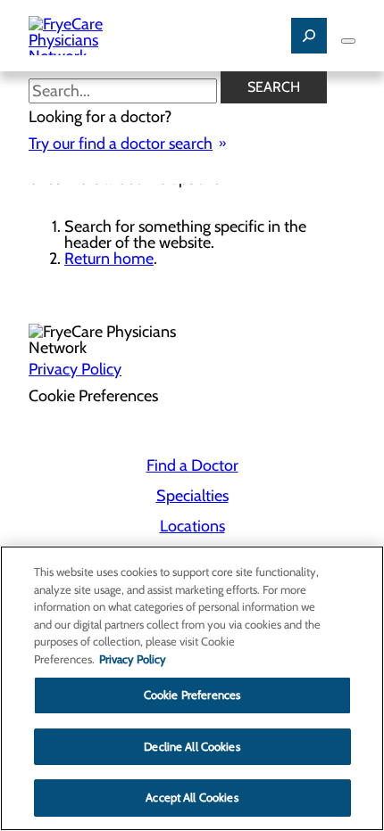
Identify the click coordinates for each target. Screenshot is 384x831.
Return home (109, 258)
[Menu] (348, 41)
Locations (192, 526)
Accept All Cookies (192, 797)
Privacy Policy (75, 369)
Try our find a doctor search (121, 143)
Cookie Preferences (192, 694)
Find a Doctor (192, 465)
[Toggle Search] (309, 35)
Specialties (192, 496)
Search (273, 86)
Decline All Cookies (191, 746)
